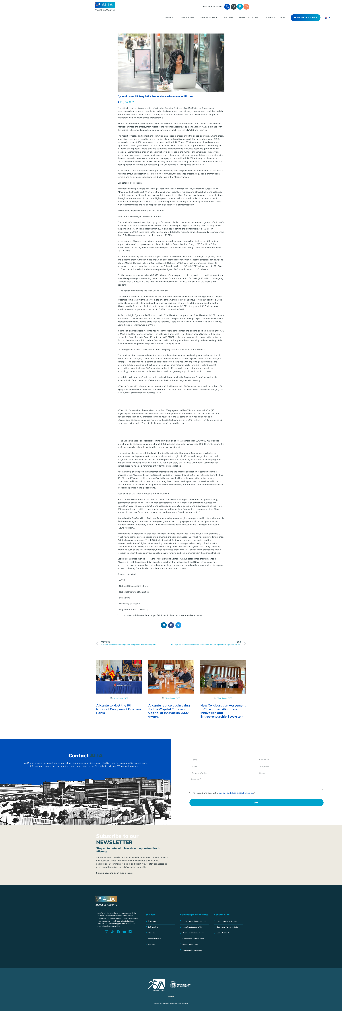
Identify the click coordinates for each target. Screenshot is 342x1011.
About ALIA (170, 17)
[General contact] (228, 933)
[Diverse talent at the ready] (194, 933)
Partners (228, 17)
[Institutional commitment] (194, 950)
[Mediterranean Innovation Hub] (194, 921)
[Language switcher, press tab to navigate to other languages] (327, 17)
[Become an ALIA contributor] (228, 927)
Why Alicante (187, 17)
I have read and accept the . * (223, 793)
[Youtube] (124, 931)
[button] (164, 625)
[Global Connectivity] (194, 944)
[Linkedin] (130, 931)
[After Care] (160, 933)
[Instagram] (106, 931)
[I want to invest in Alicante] (228, 921)
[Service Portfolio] (160, 939)
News (282, 17)
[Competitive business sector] (194, 939)
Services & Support (209, 17)
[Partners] (160, 944)
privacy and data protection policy (236, 793)
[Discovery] (160, 921)
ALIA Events (269, 17)
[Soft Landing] (160, 927)
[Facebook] (118, 931)
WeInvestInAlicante (248, 17)
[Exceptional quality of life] (194, 927)
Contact (171, 997)
